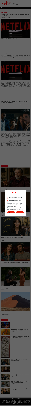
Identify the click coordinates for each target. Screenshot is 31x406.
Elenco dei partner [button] (14, 206)
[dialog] (15, 203)
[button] (15, 202)
